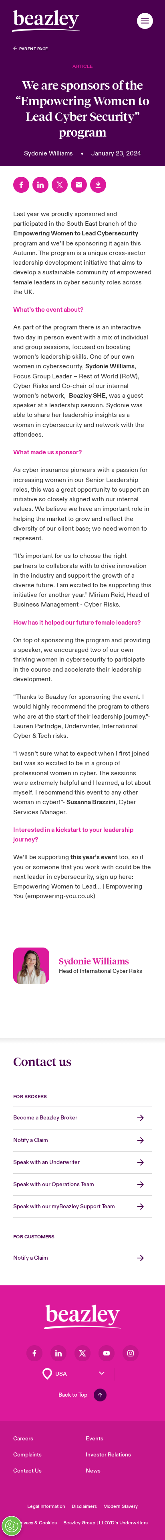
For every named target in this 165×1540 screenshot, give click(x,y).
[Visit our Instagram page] (131, 1353)
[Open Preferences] (12, 1526)
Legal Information (46, 1506)
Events (94, 1438)
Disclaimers (84, 1506)
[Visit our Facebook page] (34, 1353)
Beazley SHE (87, 396)
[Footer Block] (82, 1317)
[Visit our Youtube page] (107, 1353)
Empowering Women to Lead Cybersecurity (75, 233)
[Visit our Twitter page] (82, 1353)
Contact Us (27, 1470)
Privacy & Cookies (37, 1523)
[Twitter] (60, 185)
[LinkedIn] (40, 185)
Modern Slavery (120, 1506)
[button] (145, 21)
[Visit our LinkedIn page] (58, 1353)
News (93, 1470)
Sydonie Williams (110, 366)
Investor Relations (108, 1454)
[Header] (46, 21)
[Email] (79, 185)
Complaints (27, 1454)
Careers (23, 1438)
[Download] (98, 185)
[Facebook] (21, 185)
